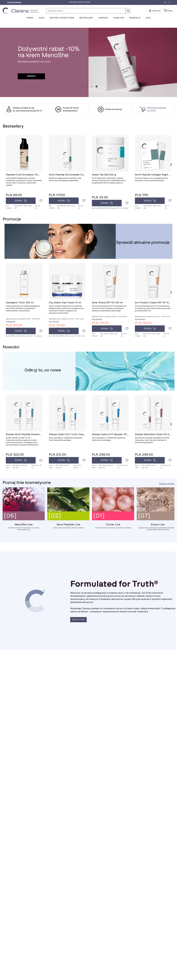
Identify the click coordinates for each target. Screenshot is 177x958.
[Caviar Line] (113, 520)
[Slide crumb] (82, 86)
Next (171, 164)
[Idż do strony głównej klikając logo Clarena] (21, 10)
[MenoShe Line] (24, 520)
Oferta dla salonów (14, 2)
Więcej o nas (78, 619)
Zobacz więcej (166, 483)
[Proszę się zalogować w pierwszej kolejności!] (40, 201)
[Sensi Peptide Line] (68, 520)
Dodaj (19, 200)
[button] (166, 2)
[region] (88, 109)
